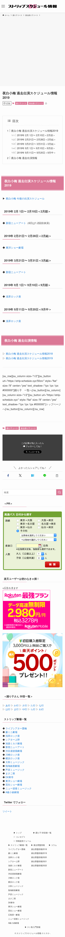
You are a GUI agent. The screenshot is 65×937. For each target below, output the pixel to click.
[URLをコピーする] (56, 475)
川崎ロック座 (13, 754)
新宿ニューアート (16, 223)
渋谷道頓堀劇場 (14, 750)
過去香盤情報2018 (39, 849)
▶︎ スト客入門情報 (32, 927)
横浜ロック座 (13, 758)
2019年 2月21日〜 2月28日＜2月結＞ (36, 139)
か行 (16, 705)
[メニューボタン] (3, 6)
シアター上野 (13, 739)
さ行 (24, 705)
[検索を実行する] (59, 492)
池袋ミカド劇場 (14, 743)
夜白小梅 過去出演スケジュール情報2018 (29, 353)
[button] (8, 475)
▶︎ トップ (18, 832)
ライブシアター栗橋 (16, 728)
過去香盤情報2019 (39, 853)
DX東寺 (9, 777)
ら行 (33, 709)
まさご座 (10, 773)
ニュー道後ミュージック (19, 788)
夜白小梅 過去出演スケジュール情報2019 (34, 131)
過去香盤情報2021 (39, 861)
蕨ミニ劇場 (11, 732)
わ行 (41, 709)
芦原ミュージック (15, 769)
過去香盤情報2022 (39, 865)
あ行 (8, 705)
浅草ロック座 (13, 296)
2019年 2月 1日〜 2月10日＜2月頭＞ (36, 135)
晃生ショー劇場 (14, 784)
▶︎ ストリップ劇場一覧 (18, 845)
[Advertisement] (32, 50)
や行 (24, 709)
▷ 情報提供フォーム (22, 840)
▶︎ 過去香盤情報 (38, 845)
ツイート (7, 811)
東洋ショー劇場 (15, 247)
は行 (8, 709)
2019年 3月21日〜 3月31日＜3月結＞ (36, 143)
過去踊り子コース (36, 103)
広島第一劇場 (14, 914)
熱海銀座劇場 (13, 765)
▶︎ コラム (53, 845)
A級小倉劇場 (12, 792)
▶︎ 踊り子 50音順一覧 (42, 832)
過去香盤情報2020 (39, 857)
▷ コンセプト (19, 836)
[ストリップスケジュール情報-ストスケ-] (32, 6)
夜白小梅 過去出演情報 (24, 158)
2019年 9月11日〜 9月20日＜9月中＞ (36, 152)
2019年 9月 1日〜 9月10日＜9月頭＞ (36, 148)
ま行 (16, 709)
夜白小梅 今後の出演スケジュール (25, 198)
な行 (41, 705)
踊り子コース (21, 103)
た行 (33, 705)
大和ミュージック (15, 762)
